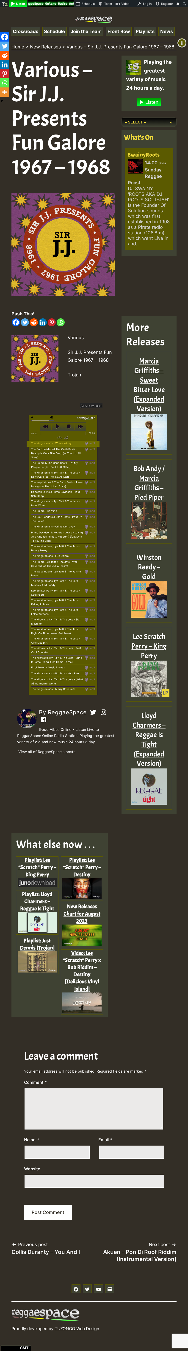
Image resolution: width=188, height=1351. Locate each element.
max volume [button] (52, 417)
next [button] (80, 426)
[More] (4, 92)
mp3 (92, 443)
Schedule (54, 31)
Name (31, 1139)
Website (32, 1168)
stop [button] (68, 426)
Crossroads (25, 31)
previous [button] (45, 426)
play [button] (57, 426)
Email (105, 1139)
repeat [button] (59, 438)
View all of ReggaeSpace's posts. (47, 751)
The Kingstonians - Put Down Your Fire (55, 673)
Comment (35, 1082)
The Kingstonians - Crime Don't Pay (53, 526)
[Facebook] (16, 322)
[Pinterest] (52, 322)
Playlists (145, 31)
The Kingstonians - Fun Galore (50, 556)
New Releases (45, 47)
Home (17, 47)
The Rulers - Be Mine (44, 511)
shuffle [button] (66, 438)
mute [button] (33, 417)
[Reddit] (34, 322)
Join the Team (86, 31)
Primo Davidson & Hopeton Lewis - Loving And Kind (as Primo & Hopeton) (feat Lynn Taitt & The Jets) (57, 536)
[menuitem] (4, 3)
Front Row (119, 31)
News (166, 31)
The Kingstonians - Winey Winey (51, 443)
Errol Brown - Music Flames (48, 667)
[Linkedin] (43, 322)
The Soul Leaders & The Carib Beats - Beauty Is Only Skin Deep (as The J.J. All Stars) (56, 453)
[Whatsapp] (61, 322)
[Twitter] (25, 322)
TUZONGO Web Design (77, 1328)
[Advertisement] (63, 794)
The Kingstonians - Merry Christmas (53, 689)
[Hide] (2, 101)
